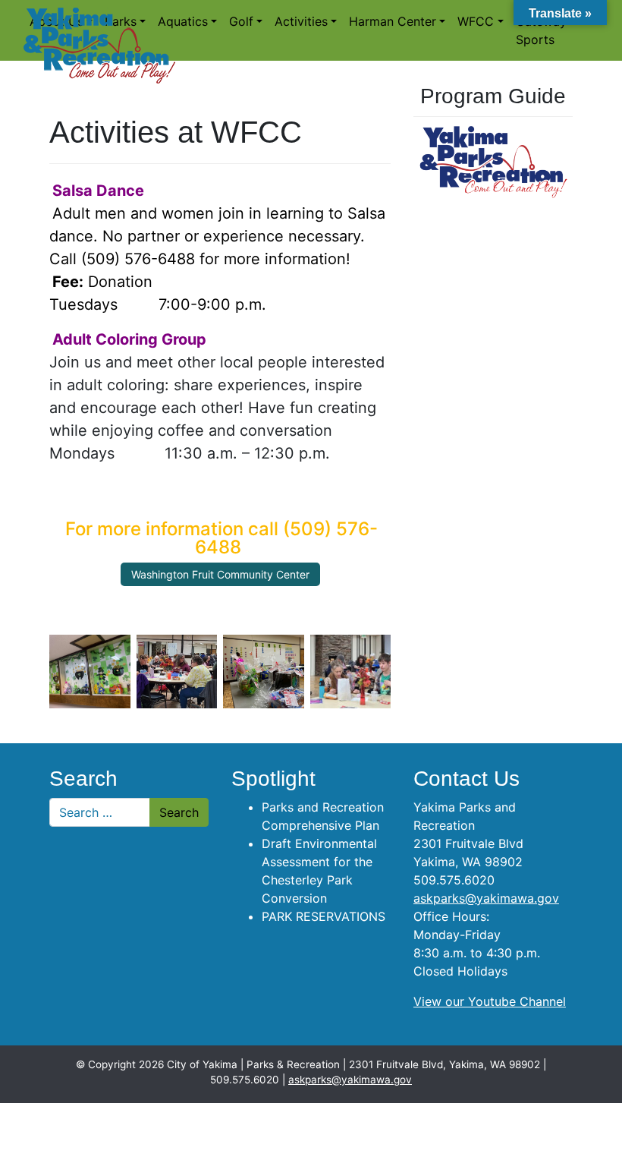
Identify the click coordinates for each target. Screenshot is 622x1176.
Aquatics (183, 21)
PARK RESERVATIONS (323, 916)
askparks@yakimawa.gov (486, 898)
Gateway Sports (541, 30)
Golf (241, 21)
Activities (301, 21)
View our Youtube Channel (489, 1001)
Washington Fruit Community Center (220, 574)
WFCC (475, 21)
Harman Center (392, 21)
